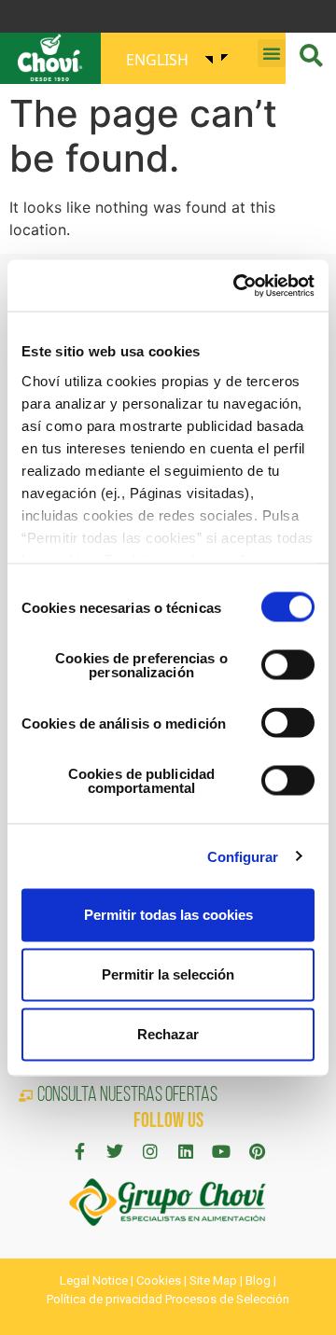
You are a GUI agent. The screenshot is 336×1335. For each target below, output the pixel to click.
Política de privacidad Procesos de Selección (168, 1299)
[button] (272, 53)
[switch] (288, 665)
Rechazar (168, 1034)
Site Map (213, 1280)
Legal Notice (94, 1280)
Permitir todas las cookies (168, 915)
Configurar (243, 856)
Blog (258, 1280)
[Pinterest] (256, 1151)
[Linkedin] (185, 1151)
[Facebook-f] (79, 1151)
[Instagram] (150, 1151)
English (157, 59)
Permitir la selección (168, 974)
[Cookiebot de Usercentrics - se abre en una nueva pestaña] (237, 285)
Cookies (158, 1280)
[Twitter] (114, 1151)
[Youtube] (221, 1151)
